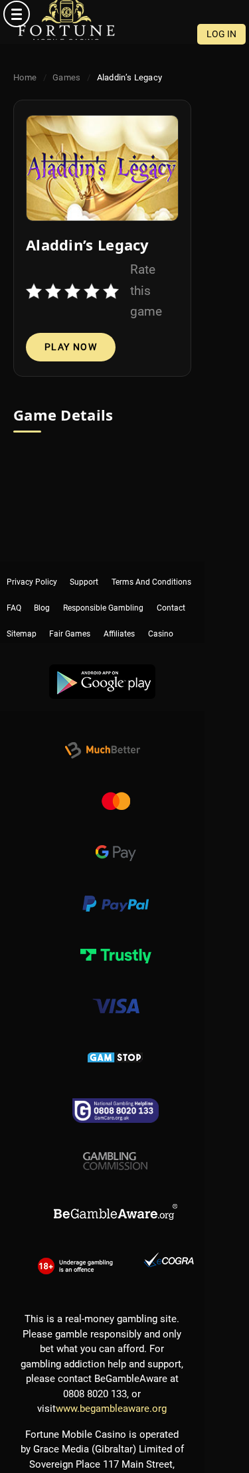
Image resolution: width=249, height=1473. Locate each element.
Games (66, 77)
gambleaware (115, 1197)
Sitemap (22, 610)
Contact (171, 590)
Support (84, 569)
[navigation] (124, 14)
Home (25, 77)
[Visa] (115, 993)
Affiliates (119, 610)
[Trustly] (115, 941)
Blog (42, 590)
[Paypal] (115, 890)
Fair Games (69, 610)
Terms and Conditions (151, 569)
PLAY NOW (70, 347)
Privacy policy (32, 569)
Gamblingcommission (115, 1146)
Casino (160, 610)
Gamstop (115, 1044)
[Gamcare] (115, 1095)
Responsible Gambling (103, 590)
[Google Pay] (115, 839)
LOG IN (221, 34)
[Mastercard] (115, 788)
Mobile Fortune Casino (66, 20)
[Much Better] (102, 737)
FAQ (14, 590)
